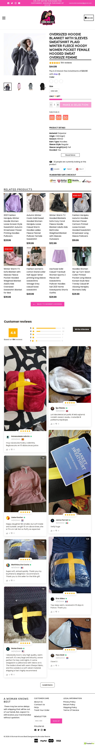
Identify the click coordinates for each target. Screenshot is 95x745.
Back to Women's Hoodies (49, 304)
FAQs (36, 707)
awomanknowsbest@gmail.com (80, 3)
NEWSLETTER (40, 716)
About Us (38, 701)
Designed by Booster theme (39, 736)
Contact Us (39, 704)
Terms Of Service (71, 710)
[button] (60, 63)
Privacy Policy (69, 701)
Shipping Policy (70, 707)
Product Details (57, 127)
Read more (70, 155)
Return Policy (69, 704)
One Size (54, 91)
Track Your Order (41, 710)
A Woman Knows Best (16, 700)
